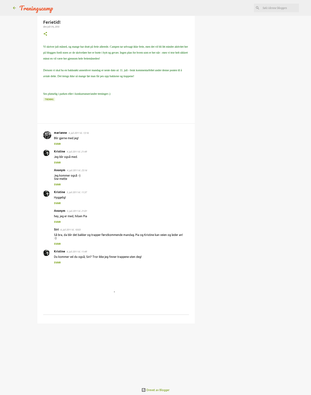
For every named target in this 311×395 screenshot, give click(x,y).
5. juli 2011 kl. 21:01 (77, 211)
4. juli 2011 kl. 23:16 (77, 170)
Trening (49, 99)
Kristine (59, 151)
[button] (45, 34)
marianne (60, 132)
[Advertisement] (116, 354)
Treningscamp (36, 8)
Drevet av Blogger (158, 390)
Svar (57, 143)
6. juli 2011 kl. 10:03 (70, 229)
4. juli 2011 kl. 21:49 (77, 151)
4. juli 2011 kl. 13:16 (78, 133)
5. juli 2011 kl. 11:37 (77, 192)
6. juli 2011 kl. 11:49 (77, 251)
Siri (56, 229)
